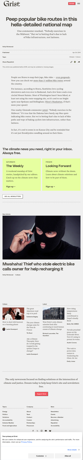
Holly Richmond (8, 46)
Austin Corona (72, 342)
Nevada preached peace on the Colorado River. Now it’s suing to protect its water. (73, 334)
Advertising (54, 420)
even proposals (63, 77)
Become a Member (57, 417)
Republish (54, 423)
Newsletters (55, 411)
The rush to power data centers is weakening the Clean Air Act (72, 353)
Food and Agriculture (10, 425)
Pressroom (30, 425)
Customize (40, 456)
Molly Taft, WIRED (73, 324)
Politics (5, 414)
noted (44, 110)
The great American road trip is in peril (32, 311)
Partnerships (31, 423)
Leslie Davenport (12, 329)
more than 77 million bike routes (48, 80)
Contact (29, 417)
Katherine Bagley (32, 316)
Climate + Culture (74, 57)
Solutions (6, 417)
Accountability (7, 420)
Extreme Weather (8, 423)
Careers (29, 420)
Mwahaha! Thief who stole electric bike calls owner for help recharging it (38, 266)
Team (28, 414)
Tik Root (29, 333)
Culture (17, 275)
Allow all (68, 456)
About (29, 411)
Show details (72, 450)
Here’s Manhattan (54, 102)
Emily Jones (71, 361)
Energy (5, 411)
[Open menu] (78, 3)
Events (53, 414)
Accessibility (55, 425)
